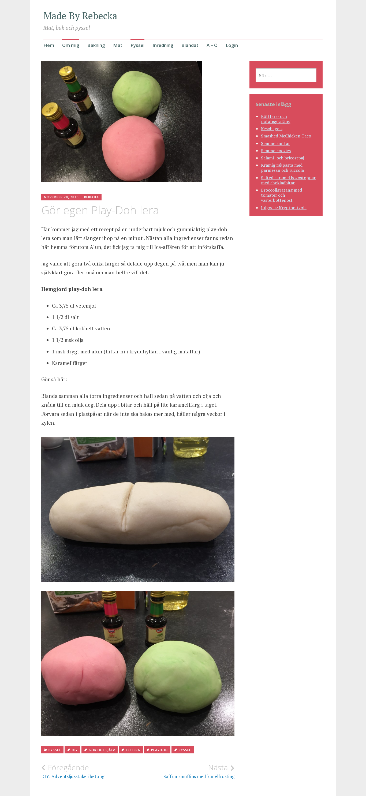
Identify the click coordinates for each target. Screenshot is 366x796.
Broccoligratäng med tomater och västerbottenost (281, 195)
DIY (75, 750)
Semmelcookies (276, 151)
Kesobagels (271, 129)
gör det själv (102, 750)
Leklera (133, 750)
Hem (48, 45)
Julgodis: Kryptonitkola (284, 208)
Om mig (70, 45)
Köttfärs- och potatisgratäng (275, 118)
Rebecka (91, 197)
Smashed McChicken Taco (286, 136)
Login (232, 45)
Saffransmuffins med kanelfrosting (198, 771)
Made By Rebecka (80, 15)
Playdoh (159, 750)
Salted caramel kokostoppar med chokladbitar (288, 180)
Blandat (190, 45)
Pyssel (137, 45)
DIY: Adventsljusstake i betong (72, 771)
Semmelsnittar (275, 143)
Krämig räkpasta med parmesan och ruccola (282, 167)
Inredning (162, 45)
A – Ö (212, 45)
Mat (117, 45)
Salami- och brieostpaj (282, 158)
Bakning (96, 45)
